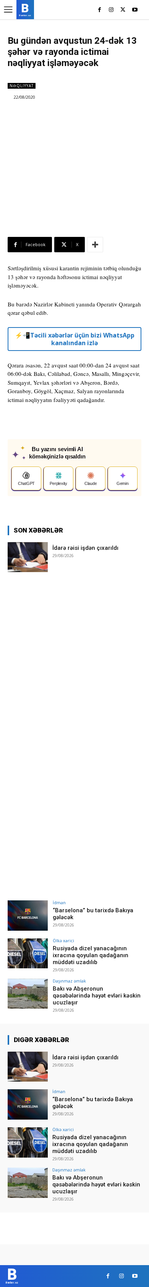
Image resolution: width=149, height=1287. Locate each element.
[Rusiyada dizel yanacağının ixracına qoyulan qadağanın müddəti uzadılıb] (28, 953)
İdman (59, 902)
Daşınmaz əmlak (69, 981)
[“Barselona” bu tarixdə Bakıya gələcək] (28, 915)
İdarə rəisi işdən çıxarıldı (85, 547)
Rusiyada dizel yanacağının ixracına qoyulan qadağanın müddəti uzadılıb (90, 955)
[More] (95, 244)
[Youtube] (135, 10)
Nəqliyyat (22, 85)
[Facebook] (99, 10)
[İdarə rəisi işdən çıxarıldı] (28, 557)
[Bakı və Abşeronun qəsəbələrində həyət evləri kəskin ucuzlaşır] (28, 994)
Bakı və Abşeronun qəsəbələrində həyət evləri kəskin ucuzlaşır (97, 995)
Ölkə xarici (63, 940)
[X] (123, 10)
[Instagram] (111, 10)
